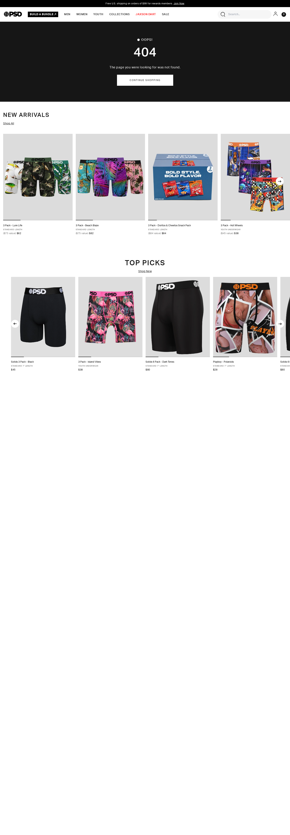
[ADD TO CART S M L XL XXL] (245, 317)
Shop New (145, 271)
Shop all (8, 123)
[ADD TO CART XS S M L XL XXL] (43, 317)
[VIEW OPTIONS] (183, 177)
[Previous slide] (15, 324)
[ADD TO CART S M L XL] (110, 317)
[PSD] (13, 14)
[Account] (275, 14)
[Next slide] (280, 181)
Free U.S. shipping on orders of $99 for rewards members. (145, 3)
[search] (223, 14)
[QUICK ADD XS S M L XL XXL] (38, 177)
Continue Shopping (145, 80)
